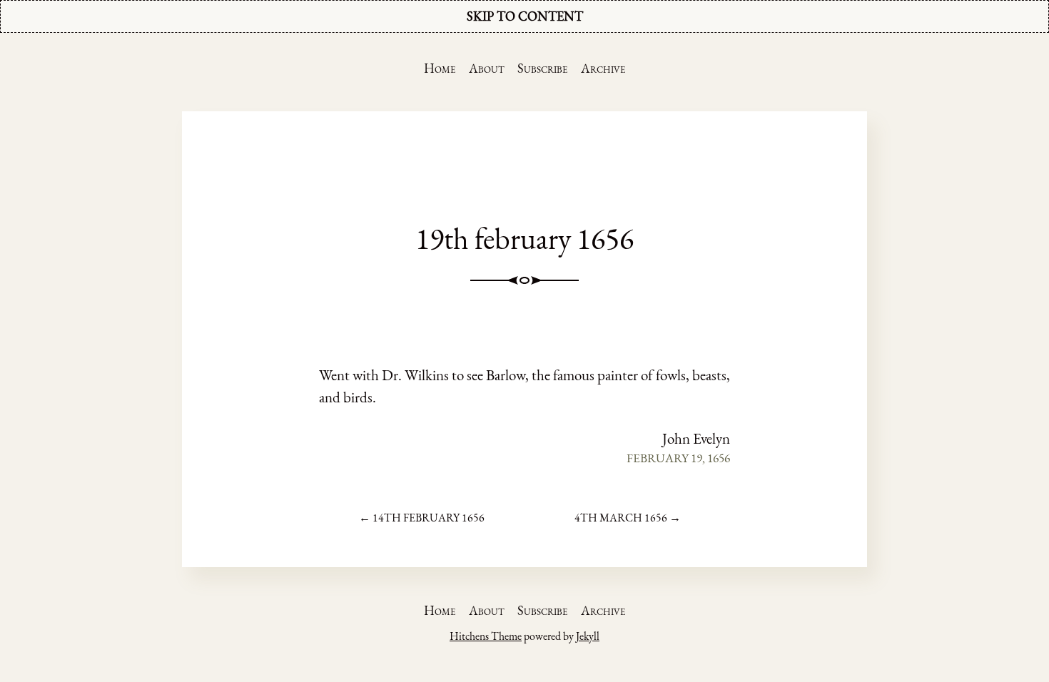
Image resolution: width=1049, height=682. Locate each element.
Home (439, 68)
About (487, 68)
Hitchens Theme (486, 635)
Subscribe (542, 68)
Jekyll (587, 635)
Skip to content (525, 16)
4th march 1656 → (627, 517)
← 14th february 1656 (422, 517)
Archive (603, 68)
